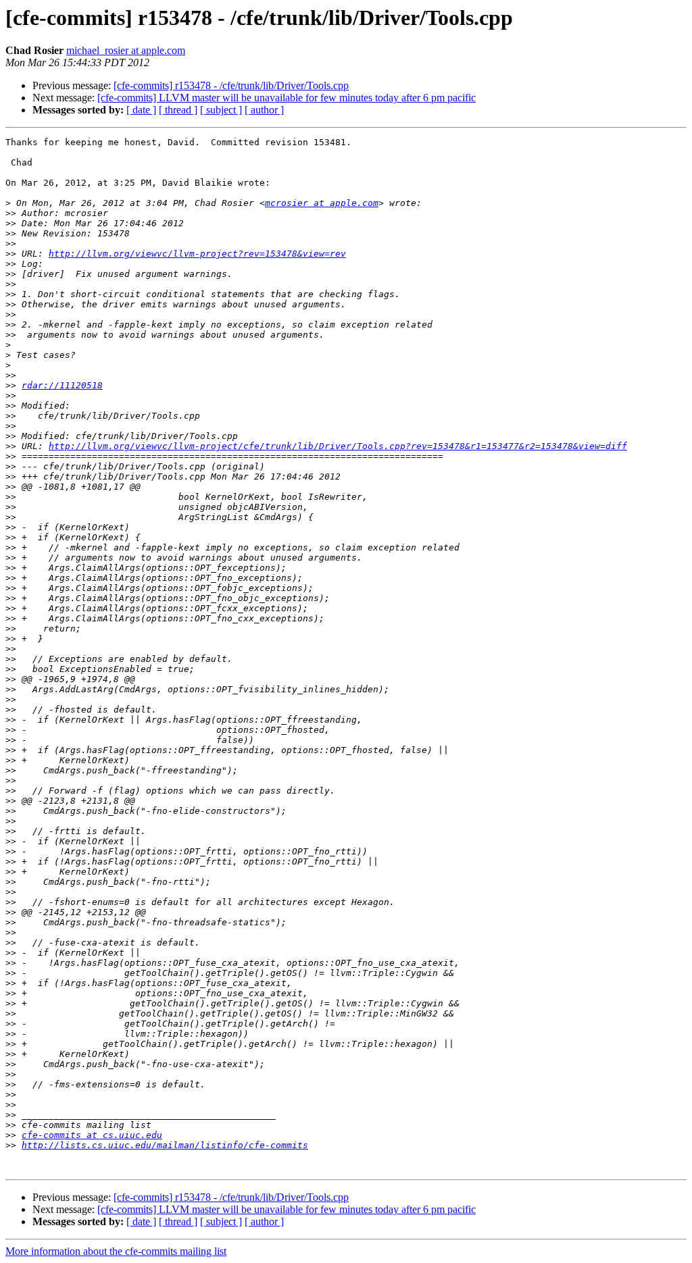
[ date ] (141, 109)
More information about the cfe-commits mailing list (115, 1251)
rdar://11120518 (62, 385)
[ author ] (264, 109)
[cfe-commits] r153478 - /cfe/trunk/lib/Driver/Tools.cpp (231, 85)
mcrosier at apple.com (321, 203)
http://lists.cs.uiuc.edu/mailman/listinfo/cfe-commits (165, 1145)
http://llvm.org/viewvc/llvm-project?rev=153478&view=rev (197, 254)
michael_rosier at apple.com (125, 50)
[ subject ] (221, 109)
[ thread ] (178, 109)
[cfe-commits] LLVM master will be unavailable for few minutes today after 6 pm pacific (286, 97)
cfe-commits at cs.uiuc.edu (92, 1135)
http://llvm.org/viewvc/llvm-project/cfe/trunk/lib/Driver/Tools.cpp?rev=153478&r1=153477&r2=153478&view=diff (338, 446)
